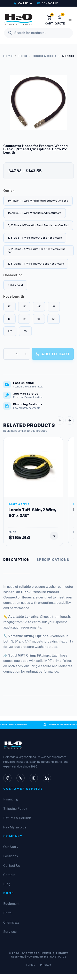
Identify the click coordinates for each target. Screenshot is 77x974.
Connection (13, 275)
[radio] (38, 201)
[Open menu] (70, 19)
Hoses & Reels (44, 56)
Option (9, 191)
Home (8, 56)
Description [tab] (16, 560)
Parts (22, 56)
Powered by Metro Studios (46, 956)
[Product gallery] (38, 102)
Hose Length (13, 296)
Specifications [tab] (53, 560)
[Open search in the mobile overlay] (38, 33)
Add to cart (55, 354)
